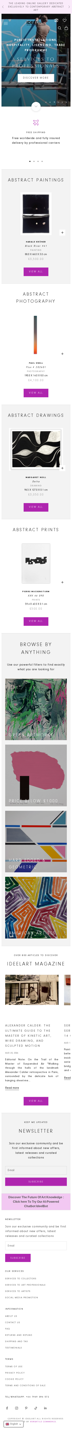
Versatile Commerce (43, 1422)
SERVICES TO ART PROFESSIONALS (25, 1285)
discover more (36, 78)
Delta (36, 481)
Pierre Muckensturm (36, 592)
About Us (11, 1316)
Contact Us (12, 1322)
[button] (13, 1424)
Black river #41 (36, 246)
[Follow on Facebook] (7, 1408)
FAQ (7, 1329)
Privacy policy (15, 1373)
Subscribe (36, 1182)
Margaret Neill (36, 478)
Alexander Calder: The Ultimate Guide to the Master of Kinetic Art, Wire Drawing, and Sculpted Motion (28, 1035)
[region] (36, 60)
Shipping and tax (16, 1341)
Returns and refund (18, 1335)
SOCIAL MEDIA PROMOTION (21, 1298)
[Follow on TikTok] (36, 1408)
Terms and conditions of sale (25, 1386)
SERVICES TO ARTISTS (18, 1291)
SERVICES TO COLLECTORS (20, 1279)
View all (36, 272)
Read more (12, 1087)
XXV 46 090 (36, 596)
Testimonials (13, 1348)
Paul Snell (36, 363)
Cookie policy (14, 1379)
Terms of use (14, 1367)
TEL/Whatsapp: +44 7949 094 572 (27, 1397)
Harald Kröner (36, 242)
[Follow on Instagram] (16, 1408)
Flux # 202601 (36, 367)
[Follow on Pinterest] (26, 1408)
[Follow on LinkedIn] (45, 1408)
